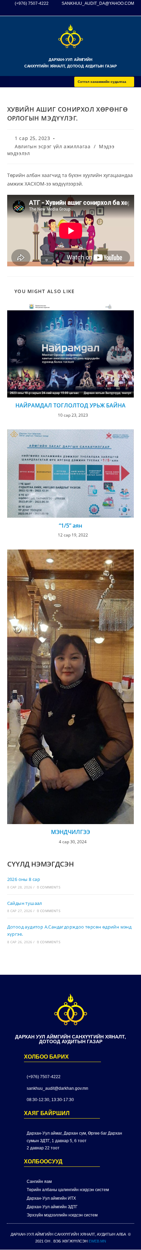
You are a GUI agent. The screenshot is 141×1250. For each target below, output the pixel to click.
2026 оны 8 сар (23, 879)
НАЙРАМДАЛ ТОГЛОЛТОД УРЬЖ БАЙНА (70, 405)
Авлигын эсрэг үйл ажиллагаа (52, 146)
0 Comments (48, 887)
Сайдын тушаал (24, 903)
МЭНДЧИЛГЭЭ (70, 832)
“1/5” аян (70, 525)
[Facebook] (117, 12)
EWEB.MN (97, 1241)
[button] (5, 81)
